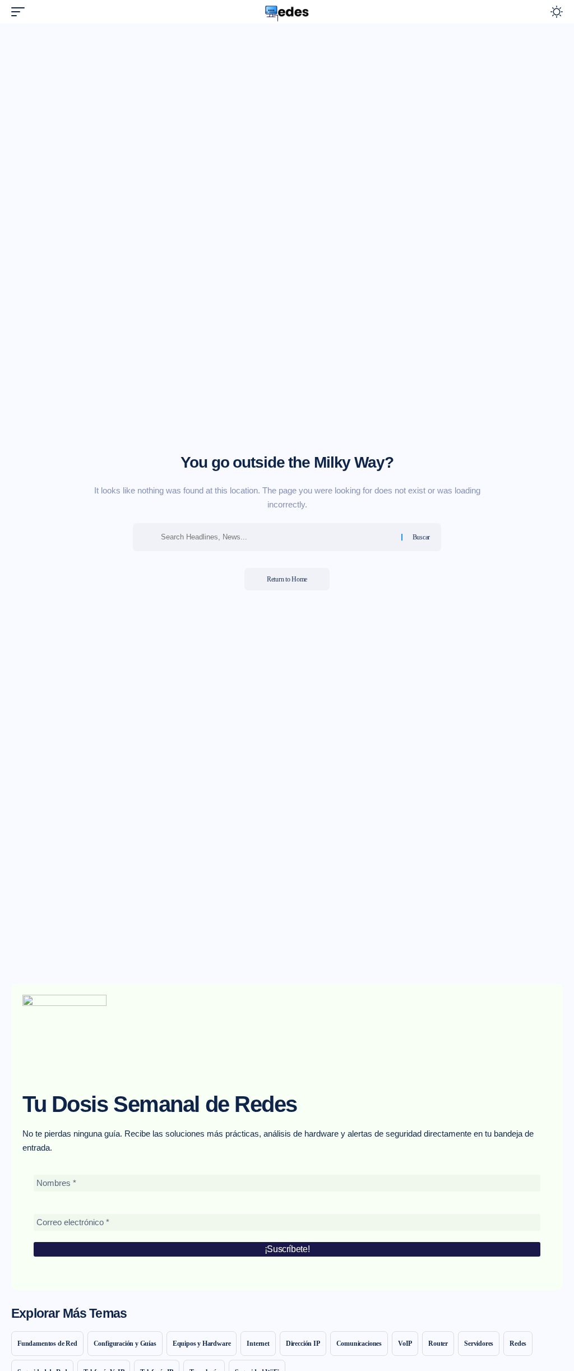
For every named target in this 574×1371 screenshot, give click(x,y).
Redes (518, 1343)
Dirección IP (303, 1343)
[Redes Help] (287, 12)
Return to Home (287, 579)
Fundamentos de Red (47, 1343)
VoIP (405, 1343)
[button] (20, 11)
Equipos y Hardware (202, 1343)
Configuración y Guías (125, 1343)
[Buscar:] (276, 537)
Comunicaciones (359, 1343)
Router (438, 1343)
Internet (258, 1343)
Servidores (478, 1343)
